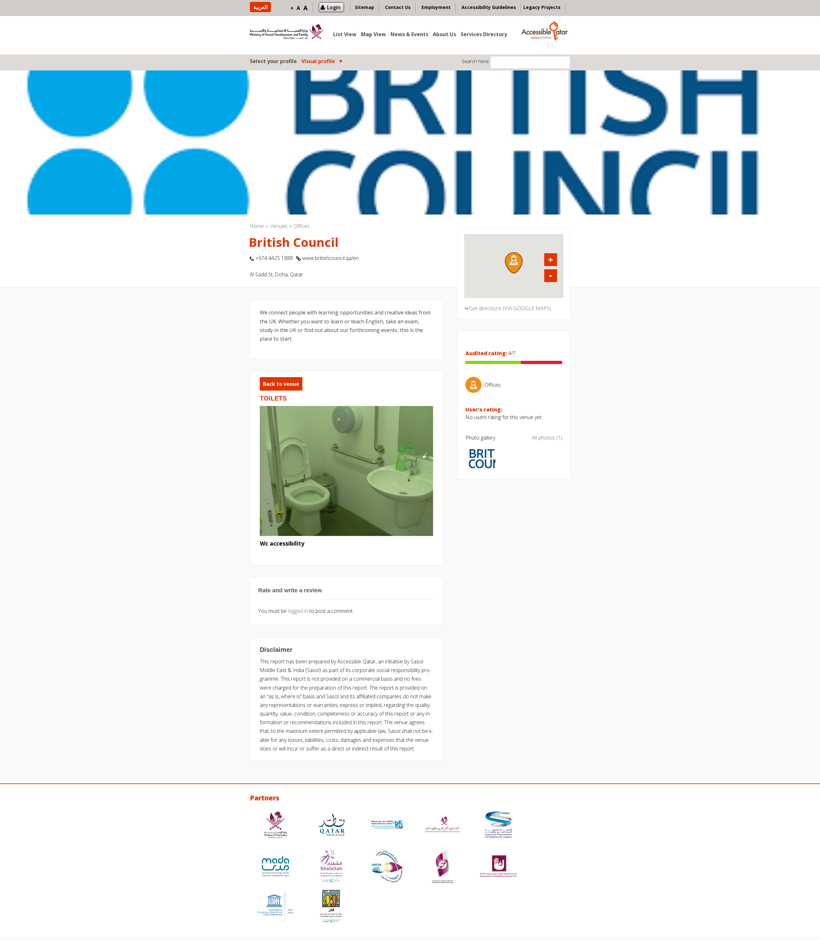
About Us (444, 34)
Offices (302, 226)
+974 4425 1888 (274, 258)
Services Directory (484, 34)
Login (333, 7)
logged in (298, 610)
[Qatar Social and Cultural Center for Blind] (387, 867)
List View (345, 34)
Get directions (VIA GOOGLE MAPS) (510, 308)
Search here (475, 61)
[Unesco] (275, 907)
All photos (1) (547, 437)
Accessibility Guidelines (489, 7)
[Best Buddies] (331, 907)
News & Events (409, 34)
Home (257, 226)
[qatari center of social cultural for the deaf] (442, 867)
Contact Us (398, 7)
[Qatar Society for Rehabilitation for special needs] (498, 867)
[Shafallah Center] (331, 867)
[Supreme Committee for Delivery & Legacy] (498, 826)
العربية (260, 7)
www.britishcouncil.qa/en (330, 258)
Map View (373, 34)
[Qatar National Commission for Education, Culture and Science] (442, 826)
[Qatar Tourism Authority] (331, 826)
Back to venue (281, 383)
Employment (436, 7)
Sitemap (364, 7)
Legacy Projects (542, 7)
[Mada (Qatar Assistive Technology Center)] (275, 867)
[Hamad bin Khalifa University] (387, 826)
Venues (278, 226)
